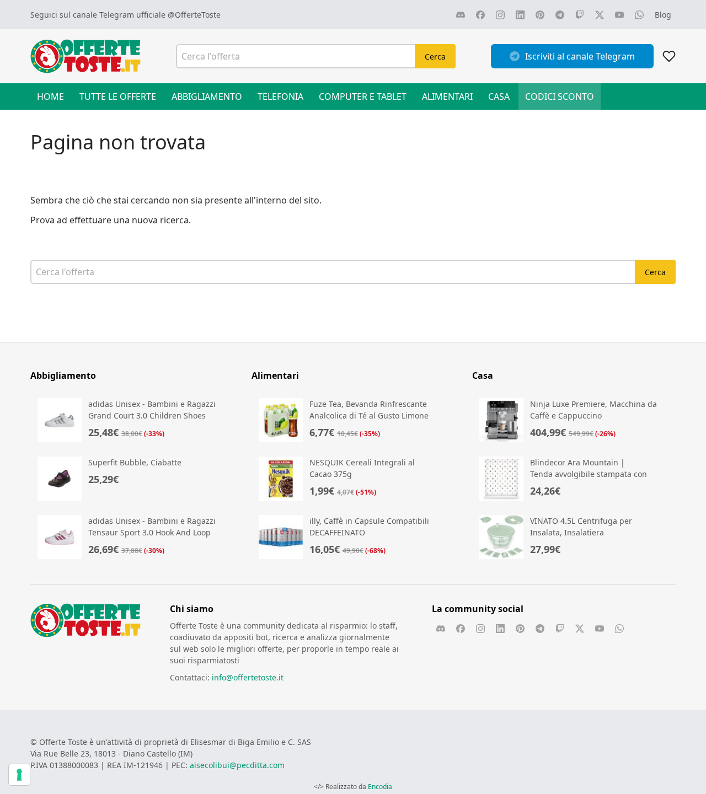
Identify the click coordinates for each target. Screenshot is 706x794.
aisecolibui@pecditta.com (237, 765)
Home (50, 96)
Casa (499, 96)
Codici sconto (559, 96)
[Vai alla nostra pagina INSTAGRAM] (500, 15)
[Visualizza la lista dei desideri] (669, 56)
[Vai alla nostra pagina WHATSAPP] (639, 15)
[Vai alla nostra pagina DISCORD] (460, 15)
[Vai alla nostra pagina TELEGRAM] (560, 15)
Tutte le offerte (117, 96)
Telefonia (280, 96)
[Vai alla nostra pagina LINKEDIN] (520, 15)
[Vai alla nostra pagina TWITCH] (580, 15)
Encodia (380, 786)
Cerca (435, 56)
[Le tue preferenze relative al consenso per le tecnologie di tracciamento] (19, 774)
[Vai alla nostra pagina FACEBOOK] (480, 15)
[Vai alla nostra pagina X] (599, 15)
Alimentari (447, 96)
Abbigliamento (207, 96)
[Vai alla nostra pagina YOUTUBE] (619, 15)
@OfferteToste (194, 14)
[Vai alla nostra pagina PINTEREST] (540, 15)
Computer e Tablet (363, 96)
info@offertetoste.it (248, 677)
